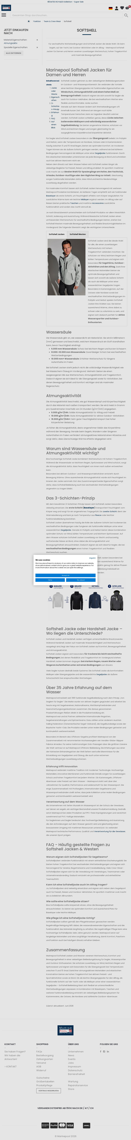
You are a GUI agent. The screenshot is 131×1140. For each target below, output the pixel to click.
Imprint (92, 558)
